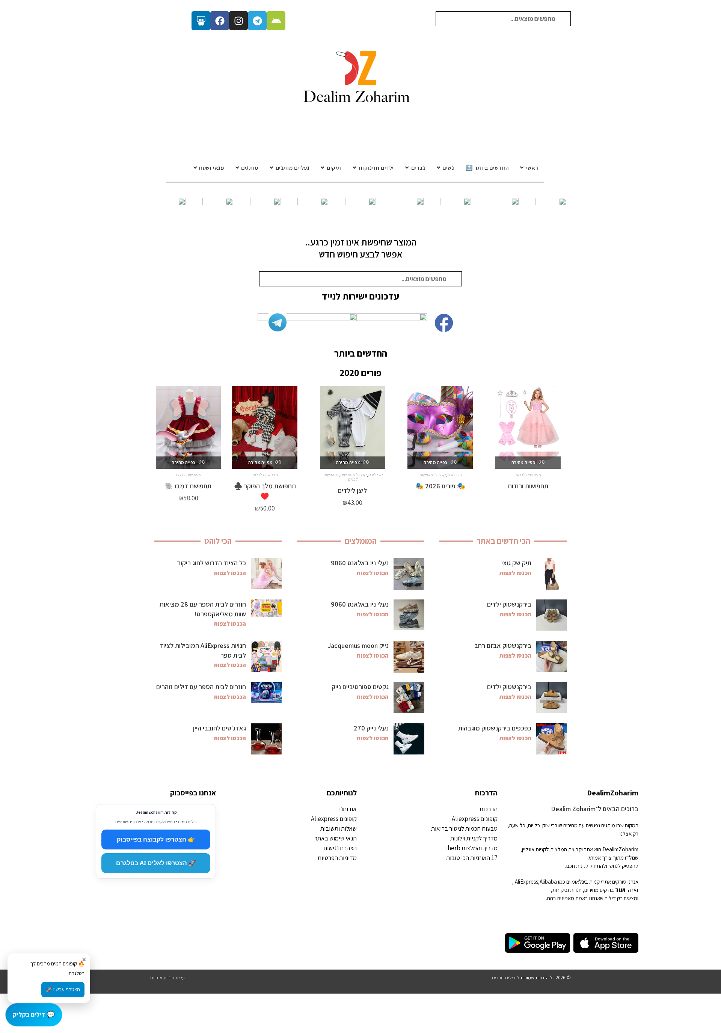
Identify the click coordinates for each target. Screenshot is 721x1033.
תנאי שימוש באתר (335, 838)
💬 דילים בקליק (34, 1014)
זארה (633, 889)
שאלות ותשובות (338, 828)
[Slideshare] (201, 20)
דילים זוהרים (504, 977)
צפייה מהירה (523, 462)
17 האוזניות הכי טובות (472, 858)
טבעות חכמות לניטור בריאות (464, 828)
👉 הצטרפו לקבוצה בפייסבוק (156, 839)
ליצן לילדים (352, 490)
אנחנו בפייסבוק (193, 793)
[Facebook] (219, 20)
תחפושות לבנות (528, 474)
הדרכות (486, 793)
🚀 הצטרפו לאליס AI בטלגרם (156, 863)
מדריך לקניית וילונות (474, 838)
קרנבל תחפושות (432, 474)
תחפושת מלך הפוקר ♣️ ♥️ (265, 491)
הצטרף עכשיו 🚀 (63, 989)
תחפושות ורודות (528, 486)
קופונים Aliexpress (475, 819)
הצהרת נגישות (340, 848)
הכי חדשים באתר (503, 541)
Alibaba (548, 881)
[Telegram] (257, 20)
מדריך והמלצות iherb (472, 848)
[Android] (276, 20)
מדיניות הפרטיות (337, 858)
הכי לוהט (454, 474)
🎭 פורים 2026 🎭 (440, 486)
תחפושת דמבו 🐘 (188, 486)
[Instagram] (238, 20)
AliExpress (526, 881)
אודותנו (348, 809)
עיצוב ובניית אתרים (167, 977)
